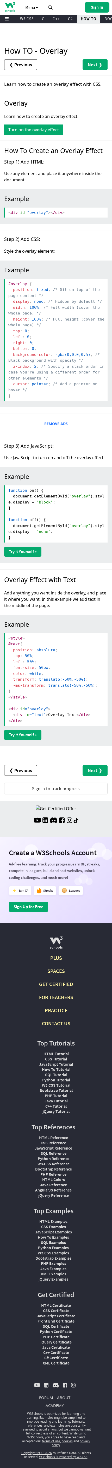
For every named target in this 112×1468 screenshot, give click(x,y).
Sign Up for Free (28, 906)
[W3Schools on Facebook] (62, 821)
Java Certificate (56, 1347)
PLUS (56, 958)
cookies (67, 1441)
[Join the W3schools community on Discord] (53, 821)
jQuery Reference (53, 1195)
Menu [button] (30, 7)
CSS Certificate (56, 1310)
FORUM (46, 1397)
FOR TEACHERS (56, 997)
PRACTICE (56, 1010)
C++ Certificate (56, 1352)
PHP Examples (53, 1263)
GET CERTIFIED (56, 984)
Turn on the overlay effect (33, 130)
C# (70, 18)
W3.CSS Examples (53, 1252)
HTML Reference (53, 1137)
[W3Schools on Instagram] (69, 821)
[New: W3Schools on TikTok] (76, 821)
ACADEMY (55, 1405)
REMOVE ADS (56, 423)
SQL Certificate (56, 1326)
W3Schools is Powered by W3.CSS (63, 1457)
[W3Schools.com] (56, 944)
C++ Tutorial (56, 1106)
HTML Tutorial (56, 1053)
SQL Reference (53, 1153)
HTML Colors (53, 1179)
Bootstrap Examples (53, 1258)
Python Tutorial (56, 1079)
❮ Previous (20, 65)
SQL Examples (53, 1242)
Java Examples (53, 1268)
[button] (50, 7)
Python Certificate (56, 1331)
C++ (56, 18)
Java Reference (53, 1184)
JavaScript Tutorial (56, 1064)
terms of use (51, 1441)
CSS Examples (53, 1226)
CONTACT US (56, 1023)
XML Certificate (56, 1363)
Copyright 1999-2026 (36, 1453)
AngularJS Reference (53, 1190)
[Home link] (10, 7)
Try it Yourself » (23, 551)
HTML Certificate (56, 1305)
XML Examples (53, 1273)
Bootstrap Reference (53, 1169)
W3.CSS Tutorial (56, 1085)
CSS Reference (53, 1142)
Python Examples (53, 1247)
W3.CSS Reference (54, 1163)
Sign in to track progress (56, 789)
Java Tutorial (56, 1100)
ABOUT (63, 1397)
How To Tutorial (56, 1069)
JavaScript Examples (53, 1231)
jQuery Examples (53, 1279)
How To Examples (53, 1237)
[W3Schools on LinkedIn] (45, 821)
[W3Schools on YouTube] (37, 821)
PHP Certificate (56, 1336)
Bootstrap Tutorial (56, 1090)
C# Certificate (56, 1357)
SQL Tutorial (56, 1074)
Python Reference (53, 1158)
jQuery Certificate (56, 1342)
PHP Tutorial (56, 1095)
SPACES (56, 971)
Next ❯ (95, 65)
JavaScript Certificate (56, 1315)
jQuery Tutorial (56, 1111)
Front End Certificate (56, 1321)
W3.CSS (27, 18)
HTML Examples (53, 1221)
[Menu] (7, 19)
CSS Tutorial (56, 1058)
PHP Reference (53, 1174)
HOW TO (88, 18)
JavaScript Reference (53, 1148)
